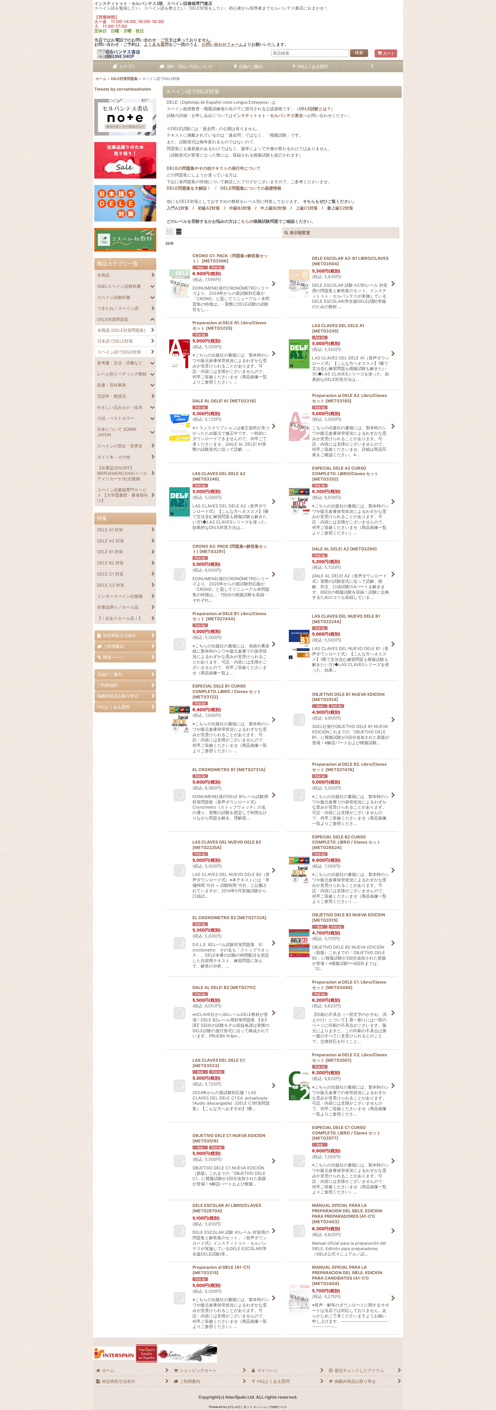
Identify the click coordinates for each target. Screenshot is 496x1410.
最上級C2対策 (340, 208)
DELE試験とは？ (315, 109)
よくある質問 (156, 44)
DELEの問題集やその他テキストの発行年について (214, 168)
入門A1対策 (178, 208)
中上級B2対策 (273, 208)
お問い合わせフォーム (222, 44)
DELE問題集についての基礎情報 (250, 188)
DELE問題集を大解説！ (189, 188)
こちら (243, 221)
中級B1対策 (240, 208)
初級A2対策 (209, 208)
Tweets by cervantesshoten (122, 89)
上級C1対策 (307, 208)
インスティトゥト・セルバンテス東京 (268, 115)
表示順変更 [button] (300, 232)
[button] (372, 66)
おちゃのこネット (240, 1407)
